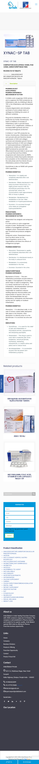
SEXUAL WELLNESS (9, 599)
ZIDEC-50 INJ (19, 436)
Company (6, 641)
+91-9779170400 (11, 685)
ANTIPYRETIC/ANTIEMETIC (12, 575)
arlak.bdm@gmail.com (12, 688)
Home (5, 638)
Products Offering (9, 647)
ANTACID (6, 555)
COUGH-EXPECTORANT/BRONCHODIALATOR (18, 583)
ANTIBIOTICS (7, 565)
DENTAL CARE (8, 585)
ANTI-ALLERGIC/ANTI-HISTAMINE (14, 561)
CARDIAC (6, 581)
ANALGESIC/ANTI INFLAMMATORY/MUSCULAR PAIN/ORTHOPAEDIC (13, 76)
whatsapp (28, 762)
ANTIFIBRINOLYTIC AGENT (12, 569)
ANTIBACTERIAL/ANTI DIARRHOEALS (15, 563)
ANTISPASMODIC (8, 577)
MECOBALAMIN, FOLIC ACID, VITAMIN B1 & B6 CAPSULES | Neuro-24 (20, 476)
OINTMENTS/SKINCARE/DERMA (13, 597)
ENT (4, 591)
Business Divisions (9, 644)
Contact (6, 653)
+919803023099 (10, 682)
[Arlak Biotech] (19, 5)
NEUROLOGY (7, 595)
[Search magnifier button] (34, 494)
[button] (32, 36)
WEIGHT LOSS (8, 601)
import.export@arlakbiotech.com (15, 691)
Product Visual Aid (9, 656)
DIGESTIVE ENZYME (9, 589)
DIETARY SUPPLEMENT (10, 587)
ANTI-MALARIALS (9, 571)
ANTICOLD (6, 567)
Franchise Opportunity (10, 650)
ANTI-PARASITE (8, 573)
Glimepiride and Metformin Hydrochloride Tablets (19, 399)
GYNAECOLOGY (8, 593)
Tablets (19, 78)
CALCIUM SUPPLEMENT (11, 579)
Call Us (9, 762)
